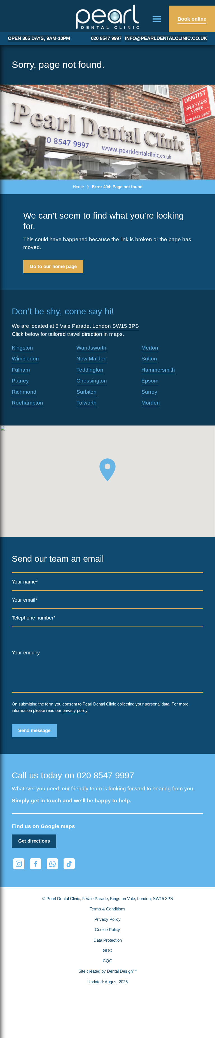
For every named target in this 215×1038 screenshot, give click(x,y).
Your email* (24, 600)
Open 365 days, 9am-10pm (39, 38)
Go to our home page (53, 266)
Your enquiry (26, 653)
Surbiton (86, 392)
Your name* (25, 582)
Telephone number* (33, 618)
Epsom (149, 381)
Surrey (149, 392)
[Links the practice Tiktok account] (69, 863)
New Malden (91, 359)
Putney (20, 381)
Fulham (21, 370)
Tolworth (86, 403)
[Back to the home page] (107, 17)
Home (78, 186)
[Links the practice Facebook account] (35, 863)
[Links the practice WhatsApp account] (52, 863)
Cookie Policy (107, 929)
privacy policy (74, 710)
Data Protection (108, 940)
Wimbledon (25, 359)
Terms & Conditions (107, 909)
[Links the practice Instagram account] (18, 863)
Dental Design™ (122, 971)
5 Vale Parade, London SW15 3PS (97, 326)
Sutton (149, 359)
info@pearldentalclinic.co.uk (166, 38)
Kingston (22, 348)
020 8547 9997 (106, 38)
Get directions (34, 841)
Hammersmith (158, 370)
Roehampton (27, 403)
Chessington (91, 381)
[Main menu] (157, 19)
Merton (149, 348)
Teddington (89, 370)
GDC (107, 950)
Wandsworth (91, 348)
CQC (107, 961)
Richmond (24, 392)
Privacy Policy (107, 919)
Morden (150, 403)
